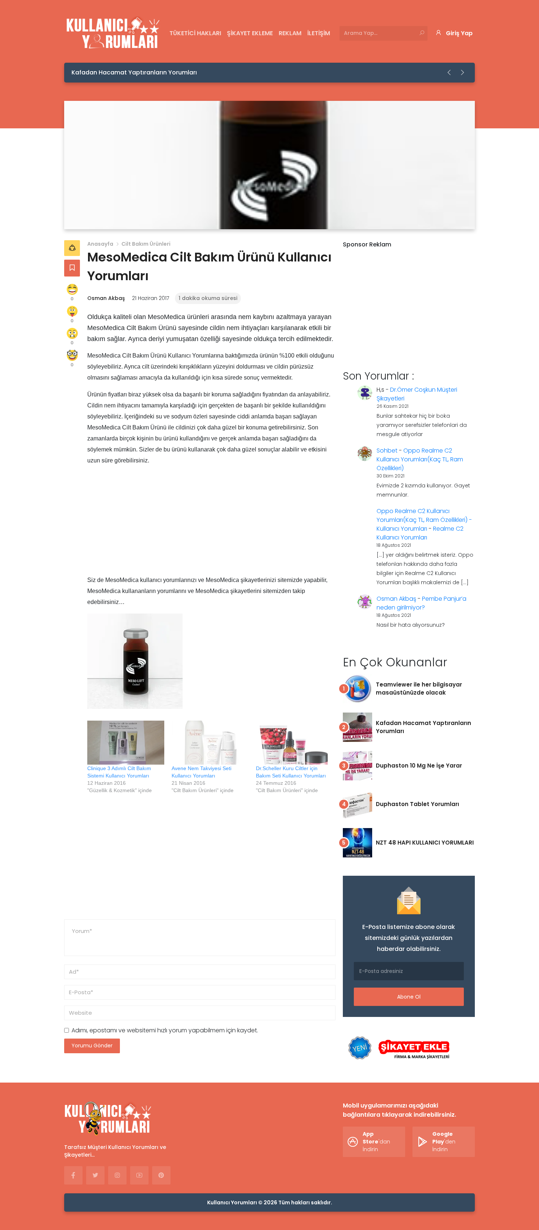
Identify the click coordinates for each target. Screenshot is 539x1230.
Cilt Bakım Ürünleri (145, 244)
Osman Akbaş (106, 298)
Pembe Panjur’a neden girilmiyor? (421, 603)
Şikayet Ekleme (250, 33)
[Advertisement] (211, 523)
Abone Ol (409, 996)
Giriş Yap (459, 33)
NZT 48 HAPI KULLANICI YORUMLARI (425, 842)
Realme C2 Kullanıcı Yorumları (420, 533)
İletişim (318, 33)
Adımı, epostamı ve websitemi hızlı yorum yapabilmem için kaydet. (165, 1030)
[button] (449, 72)
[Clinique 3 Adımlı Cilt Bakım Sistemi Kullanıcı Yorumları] (125, 743)
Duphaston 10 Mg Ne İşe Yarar (419, 765)
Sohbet (387, 450)
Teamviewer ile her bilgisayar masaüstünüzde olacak (419, 688)
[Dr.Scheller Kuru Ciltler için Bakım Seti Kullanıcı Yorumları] (294, 743)
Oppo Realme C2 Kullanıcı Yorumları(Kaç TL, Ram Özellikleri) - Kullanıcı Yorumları (424, 520)
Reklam (290, 33)
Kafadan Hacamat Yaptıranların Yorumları (134, 72)
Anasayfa (100, 244)
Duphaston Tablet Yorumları (417, 804)
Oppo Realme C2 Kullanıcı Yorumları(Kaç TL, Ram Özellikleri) (420, 459)
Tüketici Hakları (195, 33)
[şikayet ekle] (398, 1048)
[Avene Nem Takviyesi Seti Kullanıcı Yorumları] (210, 743)
